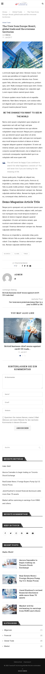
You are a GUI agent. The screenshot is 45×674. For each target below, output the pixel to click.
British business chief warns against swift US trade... (22, 347)
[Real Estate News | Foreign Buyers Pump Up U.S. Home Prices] (9, 579)
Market (23, 646)
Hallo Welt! (6, 466)
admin (8, 35)
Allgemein (23, 630)
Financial (23, 635)
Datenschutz (18, 662)
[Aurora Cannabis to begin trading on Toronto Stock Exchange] (9, 563)
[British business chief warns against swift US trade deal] (22, 330)
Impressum (27, 662)
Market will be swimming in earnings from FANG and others (30, 608)
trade (26, 254)
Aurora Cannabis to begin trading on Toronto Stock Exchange (28, 564)
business (7, 254)
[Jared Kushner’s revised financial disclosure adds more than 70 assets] (9, 594)
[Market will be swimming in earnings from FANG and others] (9, 609)
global (16, 254)
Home (4, 12)
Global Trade (17, 12)
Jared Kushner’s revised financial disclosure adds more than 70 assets (30, 594)
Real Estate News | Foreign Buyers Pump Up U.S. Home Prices (29, 578)
